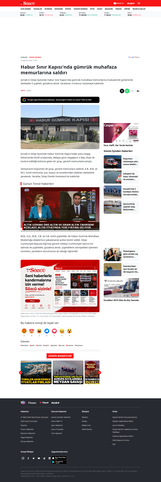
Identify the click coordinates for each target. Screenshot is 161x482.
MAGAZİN (109, 9)
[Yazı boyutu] (138, 91)
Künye (84, 421)
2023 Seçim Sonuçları (29, 421)
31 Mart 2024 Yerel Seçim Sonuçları (34, 417)
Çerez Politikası (118, 425)
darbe (39, 345)
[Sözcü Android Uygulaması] (59, 462)
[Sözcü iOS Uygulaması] (59, 457)
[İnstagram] (23, 458)
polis (33, 345)
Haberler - (25, 57)
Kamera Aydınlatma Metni (123, 436)
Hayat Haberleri (27, 437)
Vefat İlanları (87, 429)
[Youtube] (39, 458)
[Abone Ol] (133, 57)
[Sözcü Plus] (55, 403)
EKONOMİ (59, 9)
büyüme (79, 345)
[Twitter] (33, 458)
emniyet (25, 345)
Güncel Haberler (58, 411)
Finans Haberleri (27, 429)
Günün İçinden (35, 57)
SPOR (92, 9)
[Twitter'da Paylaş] (122, 91)
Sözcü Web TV (56, 421)
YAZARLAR (37, 9)
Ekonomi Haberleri (28, 433)
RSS (114, 444)
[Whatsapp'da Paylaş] (127, 91)
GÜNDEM (48, 9)
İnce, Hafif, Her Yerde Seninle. (118, 145)
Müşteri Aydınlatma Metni (123, 421)
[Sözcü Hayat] (44, 402)
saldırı (46, 345)
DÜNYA (68, 9)
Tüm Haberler (56, 433)
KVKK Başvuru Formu (121, 440)
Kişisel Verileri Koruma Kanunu (125, 417)
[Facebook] (28, 458)
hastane (70, 345)
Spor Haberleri (57, 425)
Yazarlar (24, 425)
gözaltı (54, 345)
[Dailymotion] (44, 458)
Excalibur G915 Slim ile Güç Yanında (121, 300)
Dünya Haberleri (27, 441)
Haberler (25, 411)
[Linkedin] (49, 458)
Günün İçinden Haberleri (118, 151)
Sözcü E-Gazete (57, 429)
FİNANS (118, 9)
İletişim (85, 417)
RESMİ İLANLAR (139, 9)
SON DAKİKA (26, 9)
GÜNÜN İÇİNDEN (80, 9)
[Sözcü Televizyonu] (23, 402)
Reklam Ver (86, 425)
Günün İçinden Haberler (61, 417)
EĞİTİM (127, 9)
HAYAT (99, 9)
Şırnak (62, 345)
